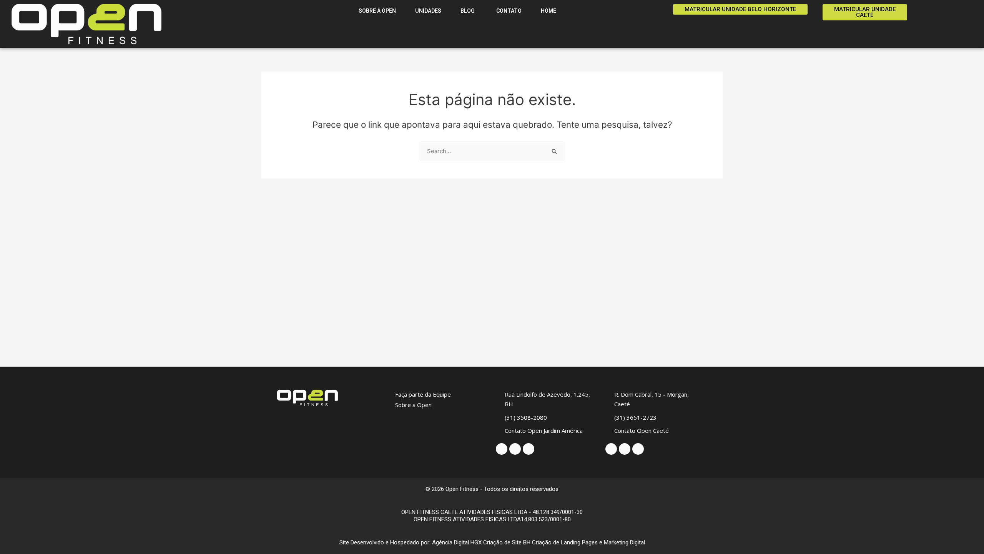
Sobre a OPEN (377, 11)
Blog (468, 11)
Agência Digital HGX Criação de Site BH (481, 542)
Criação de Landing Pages (565, 542)
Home (548, 11)
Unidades (428, 11)
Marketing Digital (624, 542)
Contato (508, 11)
